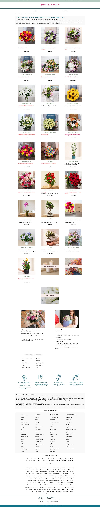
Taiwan (59, 489)
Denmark (49, 473)
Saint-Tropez (68, 419)
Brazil (28, 471)
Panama (38, 484)
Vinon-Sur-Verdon (69, 448)
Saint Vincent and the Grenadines (32, 487)
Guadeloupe (29, 477)
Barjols (22, 419)
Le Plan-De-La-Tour (40, 362)
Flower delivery (18, 14)
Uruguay (71, 491)
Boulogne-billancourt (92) (38, 458)
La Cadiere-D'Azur (38, 426)
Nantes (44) (29, 460)
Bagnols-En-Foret (25, 363)
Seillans (67, 427)
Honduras (35, 477)
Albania (27, 468)
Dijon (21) (52, 458)
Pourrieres (52, 438)
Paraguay (43, 484)
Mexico (62, 480)
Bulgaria (36, 471)
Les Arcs (38, 360)
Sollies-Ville (68, 438)
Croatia (33, 473)
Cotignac (22, 439)
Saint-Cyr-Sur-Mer (54, 449)
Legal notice (49, 498)
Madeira (34, 480)
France (23, 14)
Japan (72, 477)
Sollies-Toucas (69, 436)
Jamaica (68, 477)
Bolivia (64, 469)
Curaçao (40, 473)
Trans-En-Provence (40, 363)
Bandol (22, 417)
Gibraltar (68, 475)
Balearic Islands (43, 469)
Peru (47, 484)
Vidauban (68, 446)
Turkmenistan (38, 491)
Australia (63, 468)
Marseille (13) (70, 458)
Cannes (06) (47, 458)
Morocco (35, 482)
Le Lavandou (37, 448)
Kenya (32, 478)
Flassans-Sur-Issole (25, 449)
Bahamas (32, 469)
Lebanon (50, 478)
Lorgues (51, 426)
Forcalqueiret (37, 414)
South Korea (29, 489)
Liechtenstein (55, 478)
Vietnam (54, 493)
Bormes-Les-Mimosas (25, 424)
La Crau (36, 427)
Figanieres (23, 448)
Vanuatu (44, 493)
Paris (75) (39, 460)
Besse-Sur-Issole (24, 422)
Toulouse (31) (64, 460)
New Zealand (57, 482)
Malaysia (39, 480)
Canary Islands (51, 471)
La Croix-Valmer (38, 429)
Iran (58, 477)
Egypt (67, 473)
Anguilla (36, 468)
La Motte (38, 358)
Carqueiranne (23, 434)
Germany (64, 475)
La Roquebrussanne (39, 438)
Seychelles (56, 487)
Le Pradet (52, 415)
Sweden (48, 489)
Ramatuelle (52, 441)
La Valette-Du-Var (38, 441)
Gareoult (37, 417)
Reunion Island (32, 486)
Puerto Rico (66, 484)
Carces (22, 431)
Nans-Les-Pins (53, 429)
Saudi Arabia (50, 487)
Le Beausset (37, 443)
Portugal (60, 484)
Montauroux (52, 427)
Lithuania (61, 478)
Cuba (37, 473)
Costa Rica (28, 473)
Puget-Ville (52, 439)
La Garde (37, 432)
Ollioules (52, 432)
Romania (37, 486)
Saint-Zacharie (69, 421)
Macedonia (30, 480)
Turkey (33, 491)
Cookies (48, 503)
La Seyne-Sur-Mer (39, 439)
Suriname (44, 489)
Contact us (67, 1)
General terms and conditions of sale (53, 500)
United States (65, 491)
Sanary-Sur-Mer (69, 426)
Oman (29, 484)
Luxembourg (67, 478)
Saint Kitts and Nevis (45, 486)
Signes (67, 431)
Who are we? (40, 498)
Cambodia (41, 471)
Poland (56, 484)
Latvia (46, 478)
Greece (73, 475)
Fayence (22, 446)
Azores (28, 469)
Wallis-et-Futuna (60, 493)
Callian (22, 429)
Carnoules (23, 432)
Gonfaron (37, 421)
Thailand (63, 489)
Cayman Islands (58, 471)
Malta (43, 480)
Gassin (36, 419)
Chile (64, 471)
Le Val (51, 421)
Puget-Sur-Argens (32, 14)
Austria (67, 468)
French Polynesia (53, 475)
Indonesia (54, 477)
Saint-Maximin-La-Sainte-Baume (72, 415)
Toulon (67, 439)
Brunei (32, 471)
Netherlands (44, 482)
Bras (22, 426)
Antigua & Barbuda (42, 468)
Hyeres (36, 424)
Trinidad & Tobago (70, 489)
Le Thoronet (52, 419)
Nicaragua (63, 482)
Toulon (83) (58, 460)
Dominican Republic (56, 473)
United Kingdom (59, 491)
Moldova (66, 480)
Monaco (71, 480)
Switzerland (54, 489)
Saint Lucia (52, 486)
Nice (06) (34, 460)
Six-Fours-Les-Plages (70, 432)
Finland (40, 475)
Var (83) (26, 14)
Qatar (71, 484)
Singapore (61, 487)
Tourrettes (68, 441)
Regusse (52, 443)
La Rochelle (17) (58, 458)
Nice (37, 369)
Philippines (52, 484)
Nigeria (67, 482)
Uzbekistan (39, 493)
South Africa (72, 487)
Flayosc (22, 451)
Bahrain (37, 469)
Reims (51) (45, 460)
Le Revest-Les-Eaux (26, 367)
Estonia (27, 475)
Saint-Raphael (25, 362)
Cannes (37, 367)
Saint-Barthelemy (43, 487)
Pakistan (33, 484)
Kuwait (36, 478)
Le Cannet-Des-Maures (39, 444)
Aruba (59, 468)
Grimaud (37, 422)
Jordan (28, 478)
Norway (71, 482)
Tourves (67, 443)
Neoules (51, 431)
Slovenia (66, 487)
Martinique (48, 480)
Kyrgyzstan (41, 478)
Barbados (54, 469)
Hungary (45, 477)
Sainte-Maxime (39, 365)
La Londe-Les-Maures (39, 434)
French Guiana (46, 475)
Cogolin (22, 438)
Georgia (59, 475)
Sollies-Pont (68, 434)
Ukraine (43, 491)
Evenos (22, 444)
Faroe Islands (32, 475)
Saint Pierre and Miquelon (66, 486)
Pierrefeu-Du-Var (53, 434)
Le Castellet (37, 446)
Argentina (49, 468)
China (67, 471)
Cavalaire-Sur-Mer (24, 436)
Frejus (23, 360)
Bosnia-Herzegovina (70, 469)
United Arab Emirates (50, 491)
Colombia (71, 471)
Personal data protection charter (52, 501)
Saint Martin (58, 486)
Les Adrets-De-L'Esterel (26, 369)
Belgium (59, 469)
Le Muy (23, 365)
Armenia (54, 468)
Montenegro (29, 482)
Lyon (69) (64, 458)
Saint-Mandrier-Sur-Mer (71, 414)
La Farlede (37, 431)
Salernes (67, 424)
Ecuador (63, 473)
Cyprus (45, 473)
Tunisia (29, 491)
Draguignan (23, 443)
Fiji (37, 475)
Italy (64, 477)
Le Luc (36, 449)
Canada (45, 471)
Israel (61, 477)
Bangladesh (49, 469)
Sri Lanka (39, 489)
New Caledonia (50, 482)
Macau (72, 478)
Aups (22, 414)
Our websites (40, 501)
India (50, 477)
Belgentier (23, 421)
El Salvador (72, 473)
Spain (35, 489)
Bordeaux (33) (29, 458)
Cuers (22, 441)
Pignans (51, 436)
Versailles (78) (70, 460)
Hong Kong (40, 477)
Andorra (31, 468)
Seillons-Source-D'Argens (71, 429)
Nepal (39, 482)
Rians (51, 444)
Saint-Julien (52, 451)
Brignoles (23, 427)
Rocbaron (52, 446)
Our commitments (41, 500)
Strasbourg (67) (51, 460)
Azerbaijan (72, 468)
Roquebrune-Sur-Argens (27, 358)
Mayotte (57, 480)
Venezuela (49, 493)
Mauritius (53, 480)
